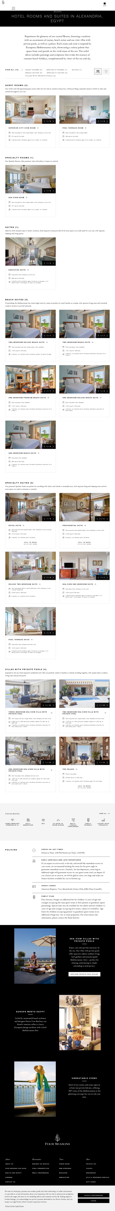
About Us (9, 1164)
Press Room (64, 1164)
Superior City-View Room (22, 128)
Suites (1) (77, 70)
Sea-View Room (16, 197)
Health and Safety (13, 1173)
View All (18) (12, 70)
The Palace (68, 769)
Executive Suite (17, 270)
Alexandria (58, 12)
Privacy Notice (10, 1206)
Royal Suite (15, 525)
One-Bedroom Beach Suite (22, 453)
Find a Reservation (40, 1168)
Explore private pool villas (84, 974)
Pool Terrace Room (73, 128)
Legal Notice (19, 1206)
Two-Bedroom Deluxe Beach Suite (27, 342)
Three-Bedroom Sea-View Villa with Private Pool (28, 713)
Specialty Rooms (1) (57, 70)
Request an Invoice (40, 1164)
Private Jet (91, 1164)
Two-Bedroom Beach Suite (76, 342)
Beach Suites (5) (33, 73)
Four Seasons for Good (15, 1168)
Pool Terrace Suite (19, 639)
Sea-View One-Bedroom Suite (78, 584)
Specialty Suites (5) (57, 73)
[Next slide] (53, 121)
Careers (8, 1177)
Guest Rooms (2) (33, 70)
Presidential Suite (73, 525)
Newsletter (64, 1177)
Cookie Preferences (93, 1195)
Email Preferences (40, 1173)
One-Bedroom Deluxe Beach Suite (80, 398)
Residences (91, 1173)
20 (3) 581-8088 (30, 544)
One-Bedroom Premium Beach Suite (27, 398)
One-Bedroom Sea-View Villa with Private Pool (27, 770)
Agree (93, 1201)
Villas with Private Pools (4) (40, 76)
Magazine (63, 1173)
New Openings (65, 1168)
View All (103, 813)
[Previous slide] (44, 121)
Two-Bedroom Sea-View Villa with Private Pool (81, 713)
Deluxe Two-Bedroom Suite (23, 584)
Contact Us (10, 1182)
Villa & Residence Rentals (97, 1177)
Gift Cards (91, 1182)
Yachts (89, 1168)
